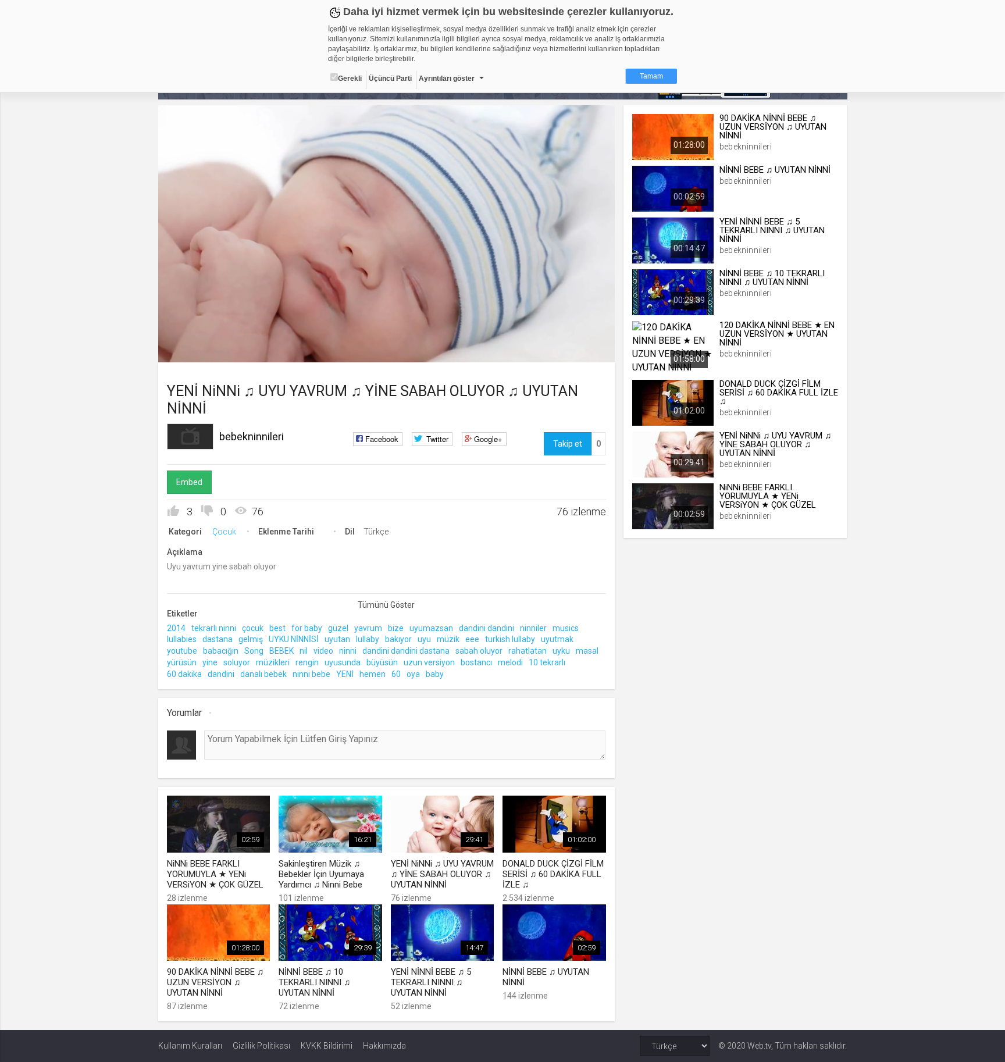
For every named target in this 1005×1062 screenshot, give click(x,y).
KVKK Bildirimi (326, 1045)
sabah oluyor (478, 650)
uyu (424, 639)
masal (587, 650)
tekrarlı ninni (213, 628)
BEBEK (281, 650)
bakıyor (398, 639)
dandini (221, 674)
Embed (189, 482)
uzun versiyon (429, 662)
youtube (182, 650)
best (277, 628)
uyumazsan (431, 628)
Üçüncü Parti (390, 78)
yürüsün (182, 662)
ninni (348, 650)
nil (304, 650)
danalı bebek (263, 674)
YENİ (345, 674)
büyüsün (382, 662)
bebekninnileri (251, 436)
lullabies (182, 639)
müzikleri (273, 662)
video (323, 650)
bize (396, 628)
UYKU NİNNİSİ (294, 639)
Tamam (651, 76)
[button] (196, 347)
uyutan (337, 639)
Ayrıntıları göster (447, 78)
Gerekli (350, 78)
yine (210, 662)
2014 (176, 628)
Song (253, 650)
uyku (561, 650)
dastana (217, 639)
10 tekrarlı (547, 662)
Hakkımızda (384, 1045)
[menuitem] (547, 349)
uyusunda (343, 662)
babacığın (220, 650)
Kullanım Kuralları (190, 1045)
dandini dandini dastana (406, 650)
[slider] (386, 329)
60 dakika (184, 674)
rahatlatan (527, 650)
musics (566, 628)
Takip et (567, 443)
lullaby (367, 639)
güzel (338, 628)
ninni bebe (311, 674)
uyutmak (557, 639)
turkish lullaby (510, 639)
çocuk (252, 628)
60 (396, 674)
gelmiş (250, 639)
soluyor (236, 662)
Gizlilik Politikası (261, 1045)
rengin (307, 662)
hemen (372, 674)
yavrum (368, 628)
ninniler (533, 628)
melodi (510, 662)
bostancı (476, 662)
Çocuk (224, 531)
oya (413, 674)
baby (435, 674)
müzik (448, 639)
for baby (306, 628)
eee (472, 639)
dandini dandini (486, 628)
